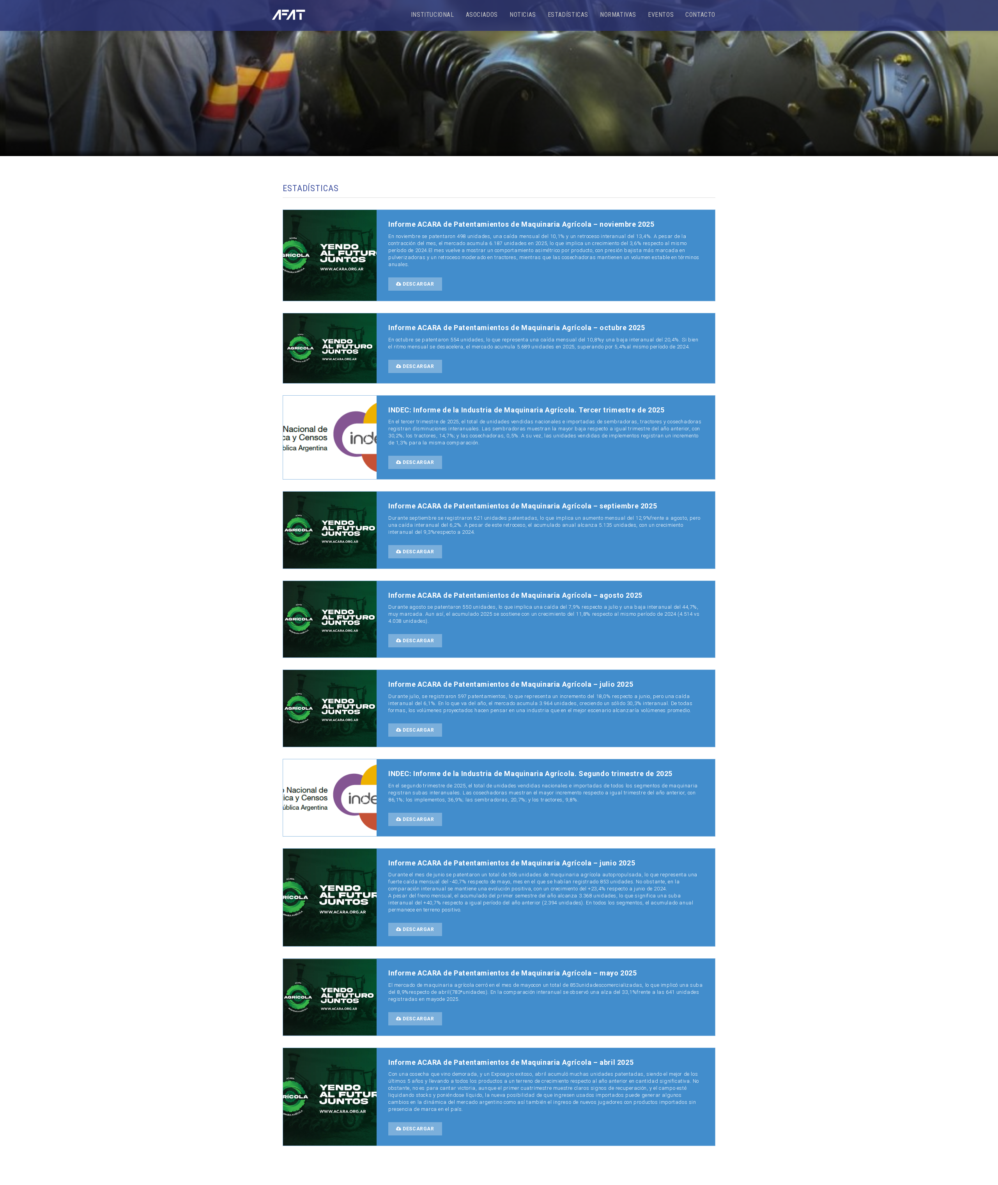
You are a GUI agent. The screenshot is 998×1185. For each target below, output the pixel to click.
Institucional (432, 15)
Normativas (618, 15)
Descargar (418, 284)
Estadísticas (568, 15)
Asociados (482, 15)
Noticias (523, 15)
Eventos (661, 15)
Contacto (700, 15)
